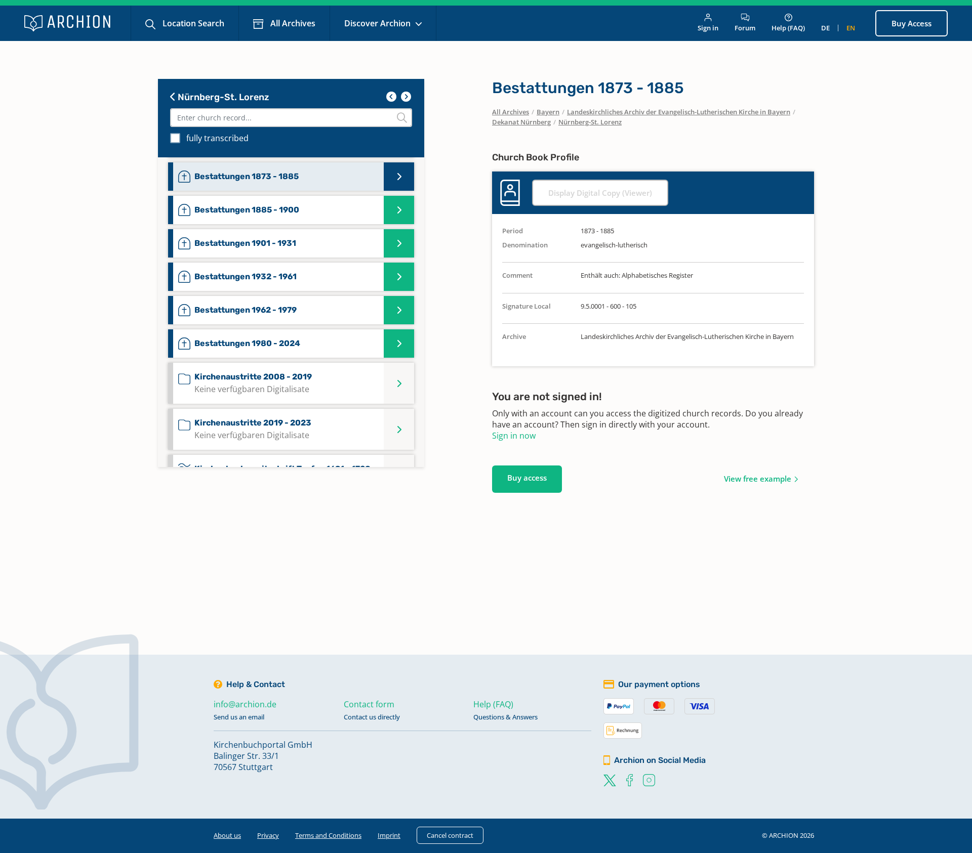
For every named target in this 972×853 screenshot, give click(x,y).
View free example (757, 479)
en (850, 27)
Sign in (708, 27)
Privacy (268, 835)
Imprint (389, 835)
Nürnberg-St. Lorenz (222, 97)
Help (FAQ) (788, 27)
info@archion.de (245, 704)
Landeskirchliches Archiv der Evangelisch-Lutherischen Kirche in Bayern (678, 111)
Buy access (527, 478)
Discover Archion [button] (378, 23)
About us (227, 835)
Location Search (192, 23)
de (825, 27)
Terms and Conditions (328, 835)
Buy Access (912, 23)
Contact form (369, 704)
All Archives (291, 23)
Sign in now (514, 435)
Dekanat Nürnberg (521, 121)
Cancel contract (450, 835)
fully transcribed (217, 138)
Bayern (548, 111)
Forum (745, 27)
